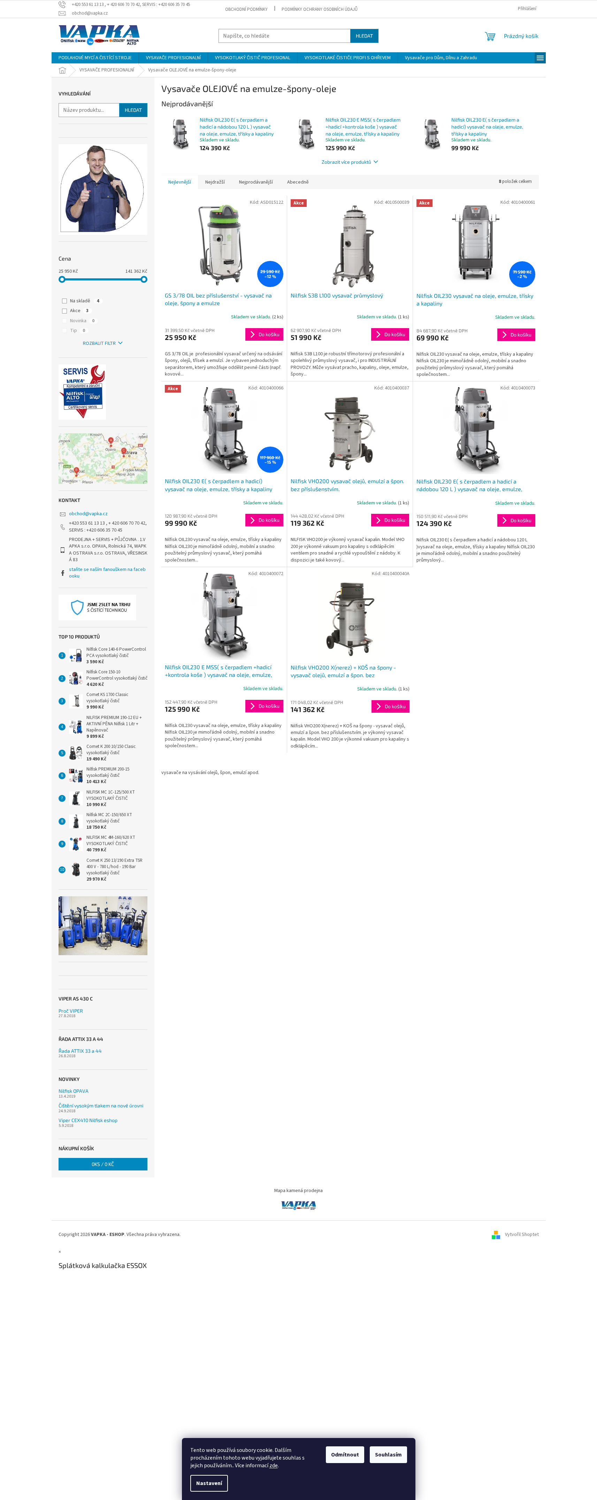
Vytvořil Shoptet (522, 1234)
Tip (77, 330)
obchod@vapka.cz (88, 513)
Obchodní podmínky (246, 9)
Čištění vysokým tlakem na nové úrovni (101, 1105)
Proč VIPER (71, 1010)
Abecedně (298, 182)
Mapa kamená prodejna (298, 1190)
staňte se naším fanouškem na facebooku (107, 573)
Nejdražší (215, 182)
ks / (103, 1164)
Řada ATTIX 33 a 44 (80, 1050)
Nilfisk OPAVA (74, 1090)
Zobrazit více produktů (346, 162)
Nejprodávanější (256, 182)
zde (273, 1465)
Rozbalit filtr (99, 343)
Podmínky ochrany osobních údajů (320, 9)
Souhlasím (388, 1455)
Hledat (364, 36)
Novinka (82, 320)
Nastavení (209, 1483)
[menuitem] (95, 57)
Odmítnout (345, 1455)
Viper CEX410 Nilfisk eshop (88, 1120)
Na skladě (84, 300)
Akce (79, 310)
